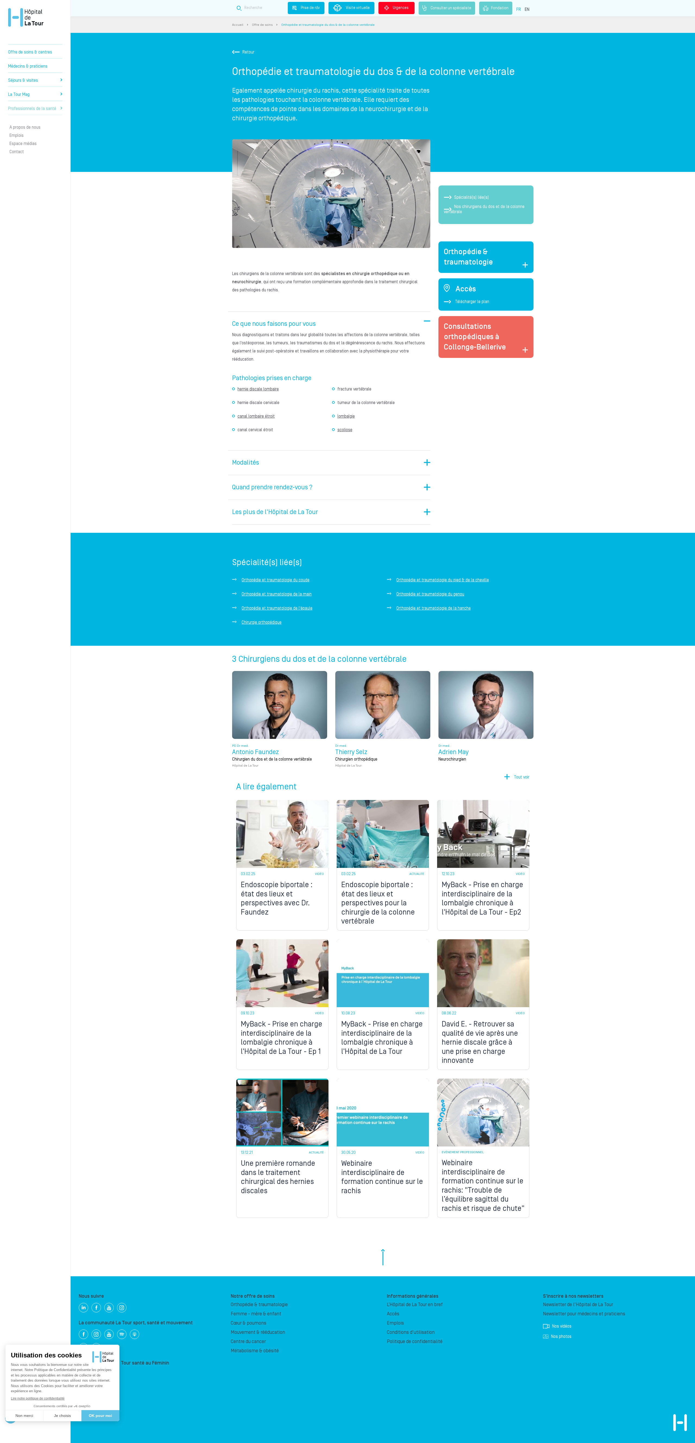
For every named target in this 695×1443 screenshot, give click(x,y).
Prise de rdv (310, 8)
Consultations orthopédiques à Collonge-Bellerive (475, 336)
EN (527, 9)
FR (518, 9)
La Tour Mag (19, 94)
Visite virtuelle (358, 8)
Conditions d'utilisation (411, 1332)
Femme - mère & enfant (256, 1314)
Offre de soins (262, 25)
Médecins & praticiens (28, 66)
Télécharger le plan (472, 301)
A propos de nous (25, 127)
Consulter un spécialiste (451, 8)
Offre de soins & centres (30, 52)
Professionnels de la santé (32, 108)
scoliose (344, 429)
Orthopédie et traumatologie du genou (430, 594)
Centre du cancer (248, 1341)
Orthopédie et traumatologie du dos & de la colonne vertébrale (328, 25)
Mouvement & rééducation (258, 1332)
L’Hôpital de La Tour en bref (415, 1304)
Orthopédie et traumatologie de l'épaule (277, 608)
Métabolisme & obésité (255, 1351)
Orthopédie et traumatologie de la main (277, 594)
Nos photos (561, 1336)
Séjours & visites (23, 80)
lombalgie (346, 416)
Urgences (401, 8)
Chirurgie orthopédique (262, 622)
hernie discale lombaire (258, 389)
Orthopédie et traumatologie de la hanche (433, 608)
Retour (248, 52)
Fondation (499, 8)
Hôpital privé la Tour (25, 17)
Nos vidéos (561, 1326)
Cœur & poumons (248, 1323)
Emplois (17, 135)
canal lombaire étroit (256, 416)
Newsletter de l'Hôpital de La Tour (578, 1304)
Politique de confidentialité (415, 1341)
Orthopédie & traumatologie (259, 1304)
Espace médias (23, 143)
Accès (393, 1314)
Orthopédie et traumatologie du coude (275, 580)
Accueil (237, 25)
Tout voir (521, 777)
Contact (17, 151)
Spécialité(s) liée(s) (471, 197)
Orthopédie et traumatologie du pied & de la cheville (442, 580)
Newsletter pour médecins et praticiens (584, 1314)
